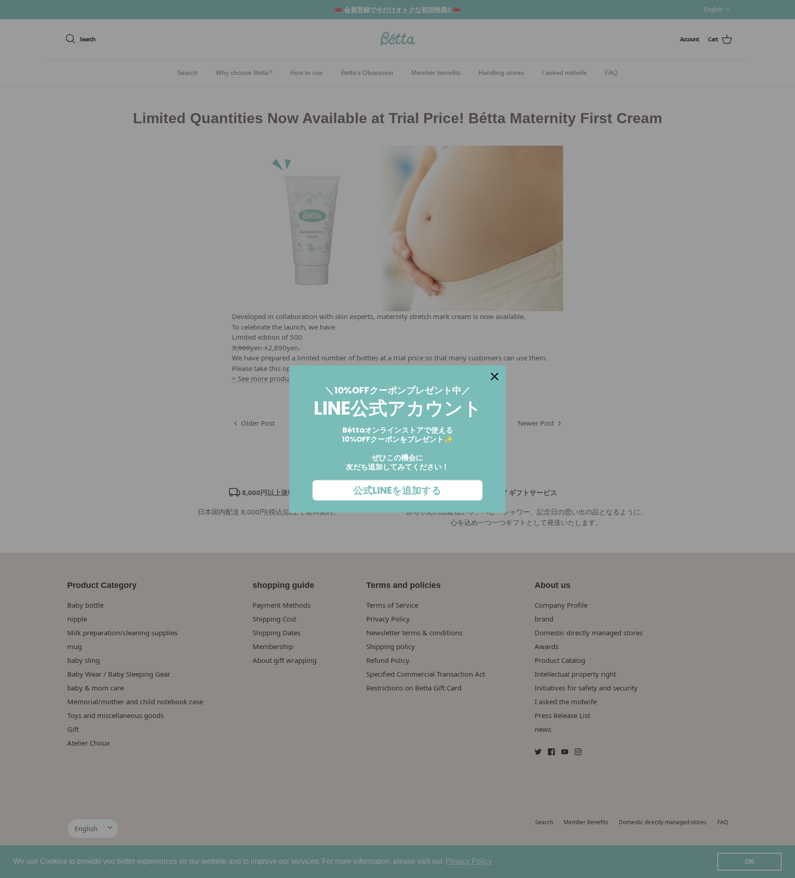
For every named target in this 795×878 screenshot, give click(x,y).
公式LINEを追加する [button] (397, 490)
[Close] (495, 376)
